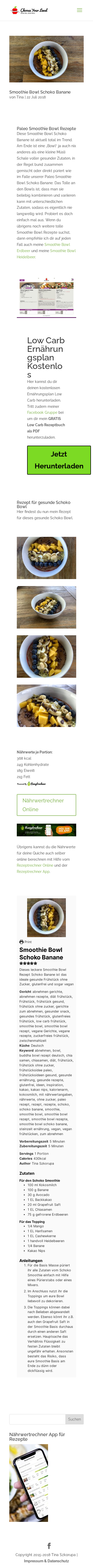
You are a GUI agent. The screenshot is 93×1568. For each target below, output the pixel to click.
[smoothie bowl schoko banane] (46, 628)
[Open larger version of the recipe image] (46, 917)
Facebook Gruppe (42, 412)
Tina (20, 97)
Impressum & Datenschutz (46, 1561)
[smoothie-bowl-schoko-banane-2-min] (46, 579)
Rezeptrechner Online (35, 865)
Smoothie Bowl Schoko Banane (40, 92)
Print (28, 942)
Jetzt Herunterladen (59, 460)
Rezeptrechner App (33, 871)
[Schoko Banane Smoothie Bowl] (46, 678)
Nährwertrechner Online (43, 804)
